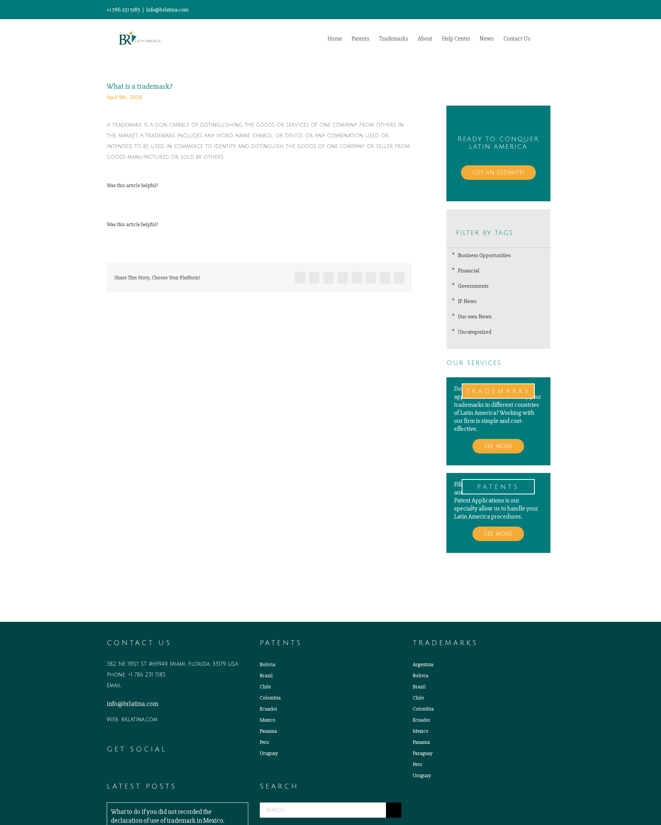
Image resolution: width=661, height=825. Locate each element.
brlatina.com (139, 719)
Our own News (475, 316)
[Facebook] (130, 770)
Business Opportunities (484, 255)
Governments (473, 285)
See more (498, 446)
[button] (542, 38)
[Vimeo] (141, 770)
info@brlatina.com (167, 9)
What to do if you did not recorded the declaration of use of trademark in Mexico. (168, 816)
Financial (468, 270)
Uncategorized (475, 331)
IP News (467, 301)
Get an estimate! (498, 172)
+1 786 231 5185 (147, 675)
